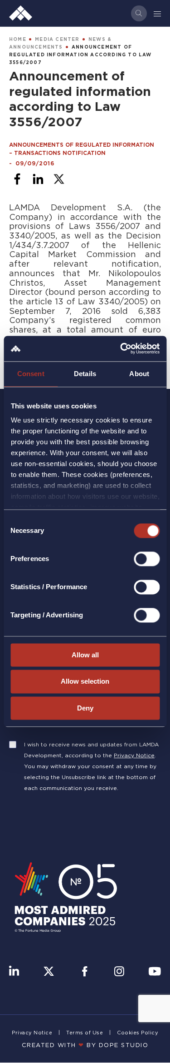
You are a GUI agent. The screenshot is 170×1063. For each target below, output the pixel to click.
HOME (17, 39)
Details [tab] (85, 374)
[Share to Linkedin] (38, 179)
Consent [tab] (30, 374)
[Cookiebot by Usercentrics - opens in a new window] (121, 348)
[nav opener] (157, 13)
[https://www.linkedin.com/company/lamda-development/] (14, 972)
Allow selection (85, 681)
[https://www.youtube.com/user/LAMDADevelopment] (154, 972)
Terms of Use (84, 1032)
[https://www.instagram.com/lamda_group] (119, 972)
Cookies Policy (137, 1032)
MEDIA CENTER (57, 39)
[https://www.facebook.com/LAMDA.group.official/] (84, 972)
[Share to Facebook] (17, 179)
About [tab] (139, 374)
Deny (85, 708)
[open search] (139, 13)
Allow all (85, 655)
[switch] (147, 558)
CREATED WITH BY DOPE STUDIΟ (85, 1045)
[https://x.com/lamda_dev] (48, 972)
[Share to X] (59, 179)
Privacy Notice (134, 755)
